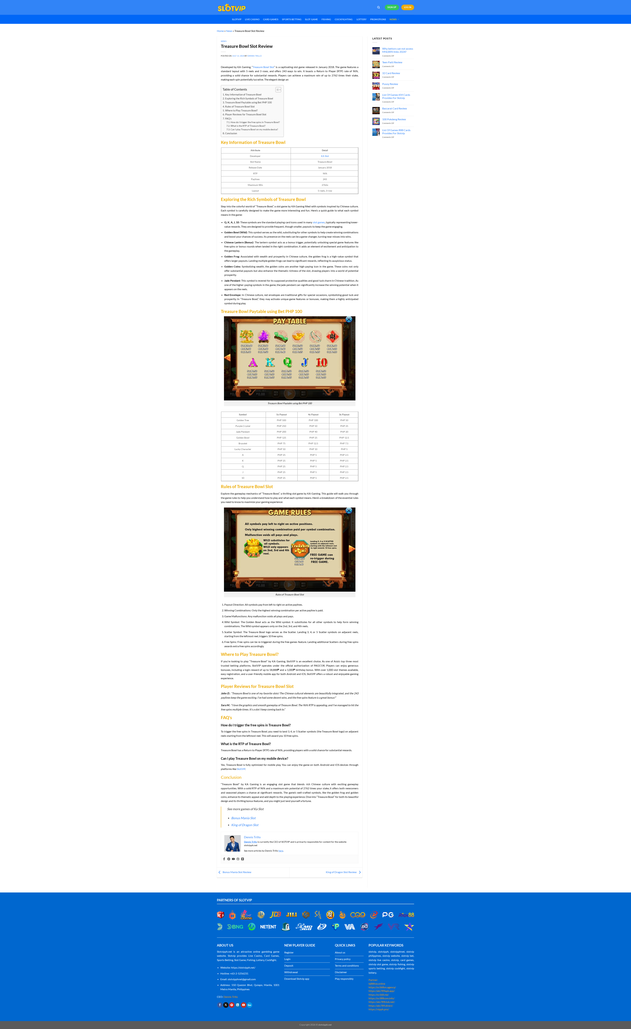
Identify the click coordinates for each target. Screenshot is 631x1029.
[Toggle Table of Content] (276, 89)
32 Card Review (391, 73)
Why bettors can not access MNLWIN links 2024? (397, 50)
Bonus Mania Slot (243, 818)
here (281, 850)
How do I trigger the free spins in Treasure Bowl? (255, 122)
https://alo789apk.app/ (382, 990)
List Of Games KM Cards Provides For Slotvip (396, 96)
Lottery (361, 19)
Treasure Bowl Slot (263, 67)
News (393, 19)
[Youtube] (233, 859)
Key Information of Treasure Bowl (243, 94)
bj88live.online (377, 983)
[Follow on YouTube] (243, 1005)
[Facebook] (224, 859)
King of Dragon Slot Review (341, 872)
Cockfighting (344, 19)
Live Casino (252, 19)
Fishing (326, 19)
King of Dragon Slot (244, 825)
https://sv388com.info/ (382, 998)
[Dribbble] (237, 859)
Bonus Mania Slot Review (236, 872)
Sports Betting (291, 19)
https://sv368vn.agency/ (382, 987)
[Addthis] (242, 859)
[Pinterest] (228, 859)
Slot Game (311, 19)
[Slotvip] (233, 7)
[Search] (378, 7)
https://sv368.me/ (379, 994)
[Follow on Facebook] (220, 1005)
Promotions (378, 19)
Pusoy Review (390, 83)
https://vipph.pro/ (379, 1009)
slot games (319, 222)
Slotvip (236, 19)
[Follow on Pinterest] (231, 1005)
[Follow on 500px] (249, 1005)
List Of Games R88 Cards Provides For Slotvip (396, 131)
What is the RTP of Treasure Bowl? (248, 125)
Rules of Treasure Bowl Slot (240, 106)
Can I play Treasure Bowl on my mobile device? (255, 129)
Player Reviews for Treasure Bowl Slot (245, 114)
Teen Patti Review (392, 62)
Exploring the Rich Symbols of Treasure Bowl (249, 98)
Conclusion (231, 133)
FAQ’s (228, 118)
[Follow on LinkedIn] (237, 1005)
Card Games (270, 19)
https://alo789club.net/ (382, 1001)
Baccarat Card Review (394, 108)
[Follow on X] (226, 1005)
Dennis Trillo (255, 56)
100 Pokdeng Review (394, 119)
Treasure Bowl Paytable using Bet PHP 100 (248, 102)
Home (220, 30)
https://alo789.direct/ (381, 1005)
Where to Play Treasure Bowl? (241, 110)
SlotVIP (241, 768)
